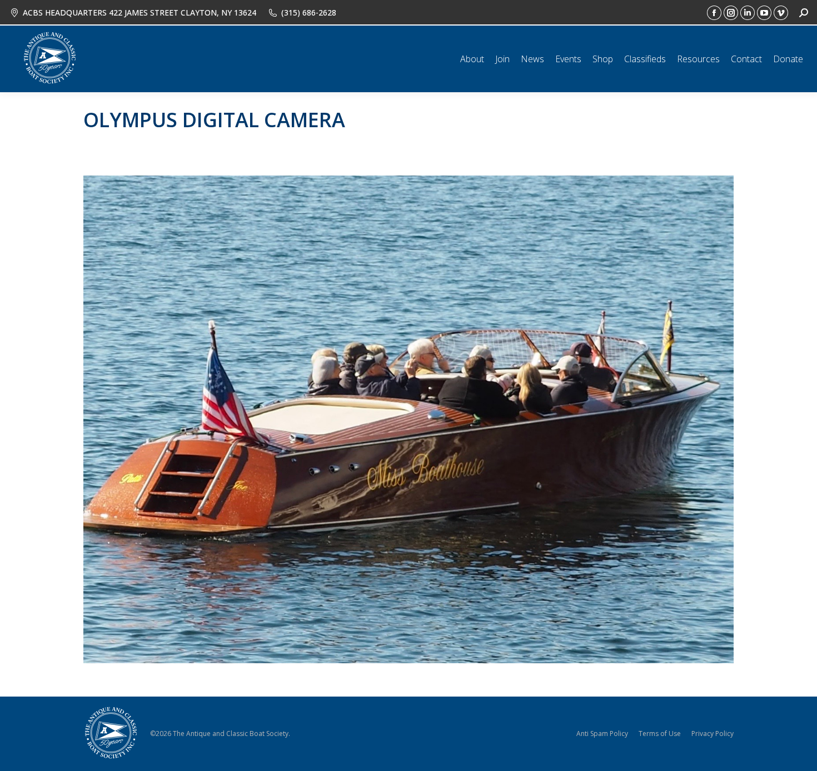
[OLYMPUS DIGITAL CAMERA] (408, 419)
